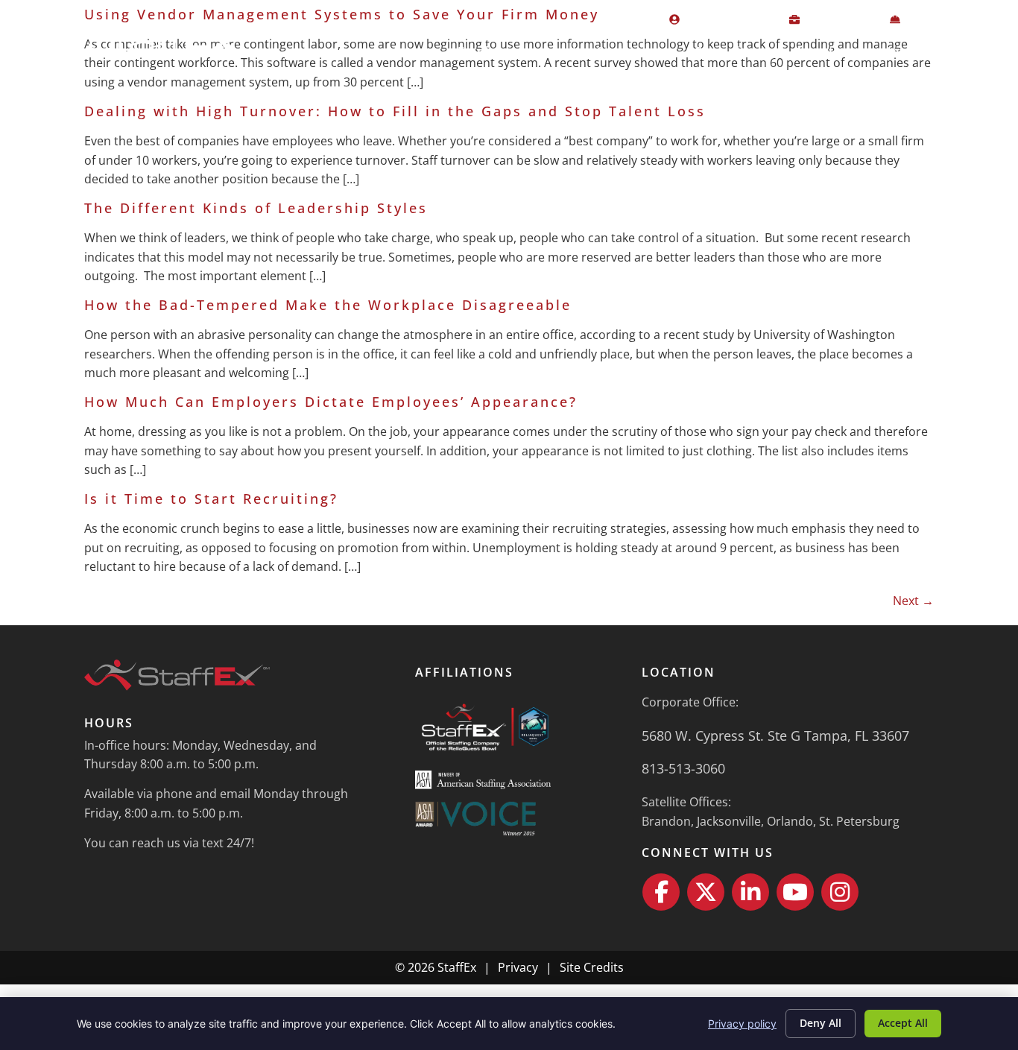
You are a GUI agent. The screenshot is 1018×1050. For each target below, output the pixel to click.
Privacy (518, 967)
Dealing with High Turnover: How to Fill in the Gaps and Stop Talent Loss (395, 111)
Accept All (903, 1023)
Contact (973, 51)
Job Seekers (609, 51)
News (899, 51)
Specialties (729, 51)
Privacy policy (742, 1023)
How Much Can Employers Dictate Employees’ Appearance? (331, 402)
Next (913, 600)
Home (407, 51)
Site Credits (592, 967)
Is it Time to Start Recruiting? (211, 498)
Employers (491, 51)
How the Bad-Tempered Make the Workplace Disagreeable (328, 305)
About (814, 51)
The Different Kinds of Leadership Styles (256, 208)
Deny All (820, 1023)
